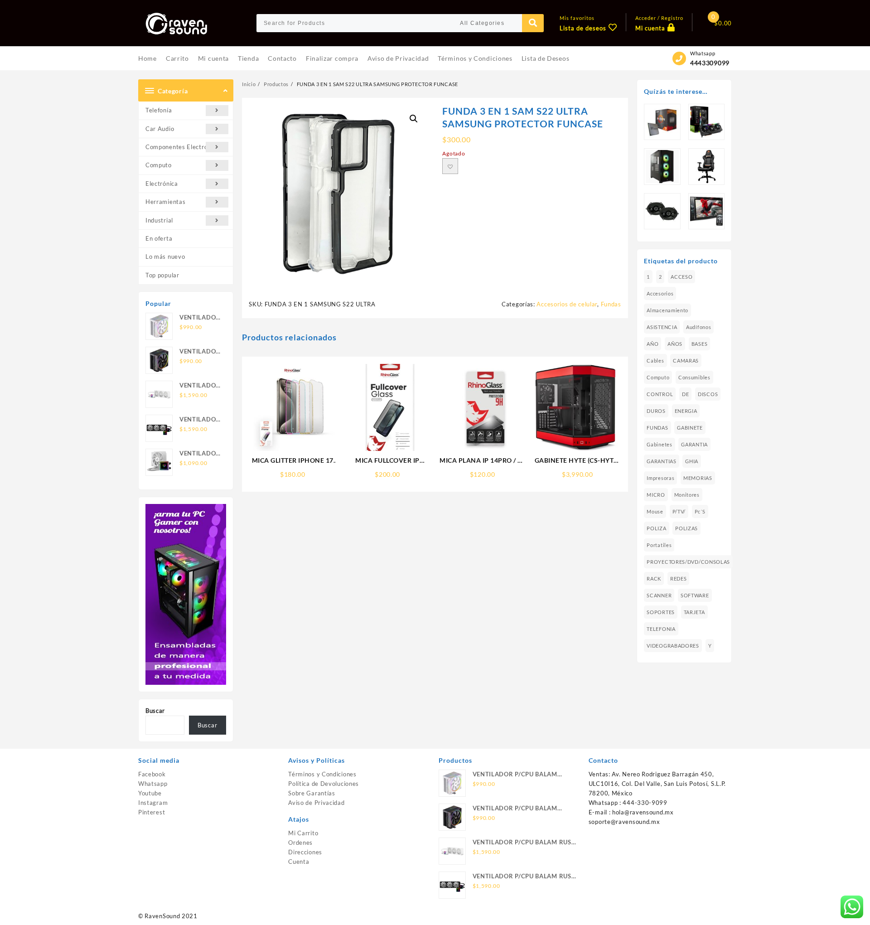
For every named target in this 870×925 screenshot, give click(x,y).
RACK (654, 578)
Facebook (152, 774)
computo (658, 377)
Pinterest (151, 812)
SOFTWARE (695, 595)
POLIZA (656, 528)
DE (685, 394)
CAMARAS (686, 360)
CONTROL (660, 394)
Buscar (155, 710)
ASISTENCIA (662, 327)
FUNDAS (657, 428)
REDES (678, 578)
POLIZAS (686, 528)
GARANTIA (694, 444)
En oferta (158, 238)
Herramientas (165, 201)
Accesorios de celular (566, 304)
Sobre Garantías (311, 793)
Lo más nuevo (165, 256)
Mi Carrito (303, 833)
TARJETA (694, 612)
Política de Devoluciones (323, 783)
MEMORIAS (697, 478)
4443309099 (710, 63)
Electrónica (161, 183)
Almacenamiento (667, 310)
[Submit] (533, 23)
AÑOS (674, 344)
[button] (414, 119)
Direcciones (305, 852)
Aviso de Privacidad (316, 802)
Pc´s (700, 511)
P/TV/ (679, 511)
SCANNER (659, 595)
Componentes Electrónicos (183, 146)
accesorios (660, 293)
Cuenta (298, 861)
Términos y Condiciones (322, 774)
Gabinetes (659, 444)
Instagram (153, 802)
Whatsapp (153, 783)
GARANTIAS (661, 461)
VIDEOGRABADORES (673, 646)
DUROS (656, 411)
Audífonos (698, 327)
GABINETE (690, 428)
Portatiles (659, 545)
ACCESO (681, 277)
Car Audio (159, 128)
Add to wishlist (450, 166)
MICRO (656, 495)
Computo (158, 165)
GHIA (691, 461)
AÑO (652, 344)
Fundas (611, 304)
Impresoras (660, 478)
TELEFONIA (661, 629)
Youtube (150, 793)
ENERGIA (686, 411)
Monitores (687, 495)
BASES (699, 344)
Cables (655, 360)
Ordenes (300, 842)
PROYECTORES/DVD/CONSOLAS (688, 562)
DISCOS (708, 394)
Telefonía (158, 110)
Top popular (162, 275)
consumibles (694, 377)
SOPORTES (661, 612)
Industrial (159, 220)
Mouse (655, 511)
